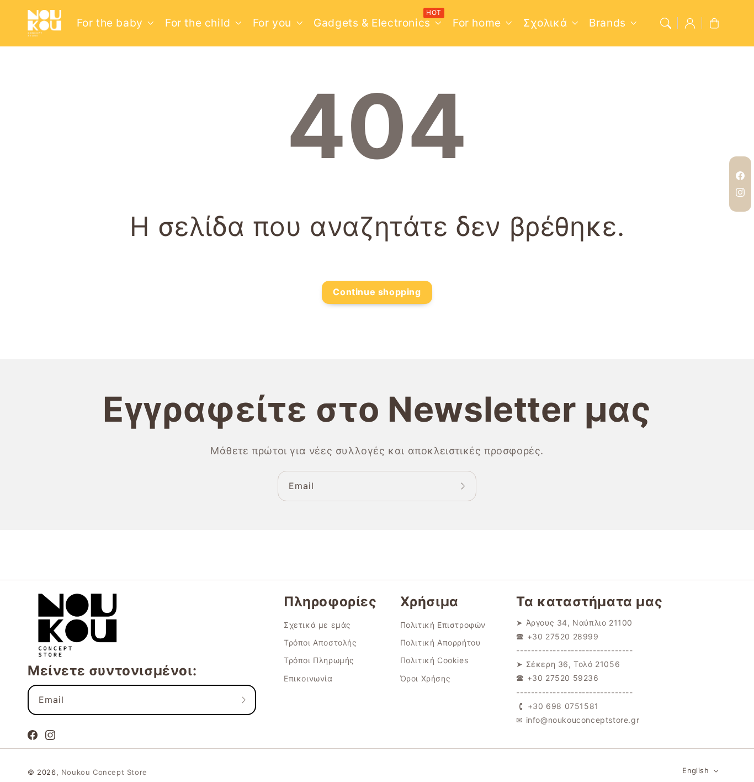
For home (477, 22)
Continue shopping (377, 291)
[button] (666, 23)
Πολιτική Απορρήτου (440, 642)
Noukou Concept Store (104, 772)
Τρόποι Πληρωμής (319, 660)
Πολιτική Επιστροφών (443, 624)
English (695, 770)
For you (272, 22)
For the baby (110, 22)
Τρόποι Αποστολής (320, 642)
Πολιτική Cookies (434, 660)
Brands (607, 22)
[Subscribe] (464, 486)
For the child (198, 22)
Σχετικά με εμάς (317, 624)
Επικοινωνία (308, 678)
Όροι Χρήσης (425, 678)
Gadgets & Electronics (372, 22)
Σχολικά (545, 22)
